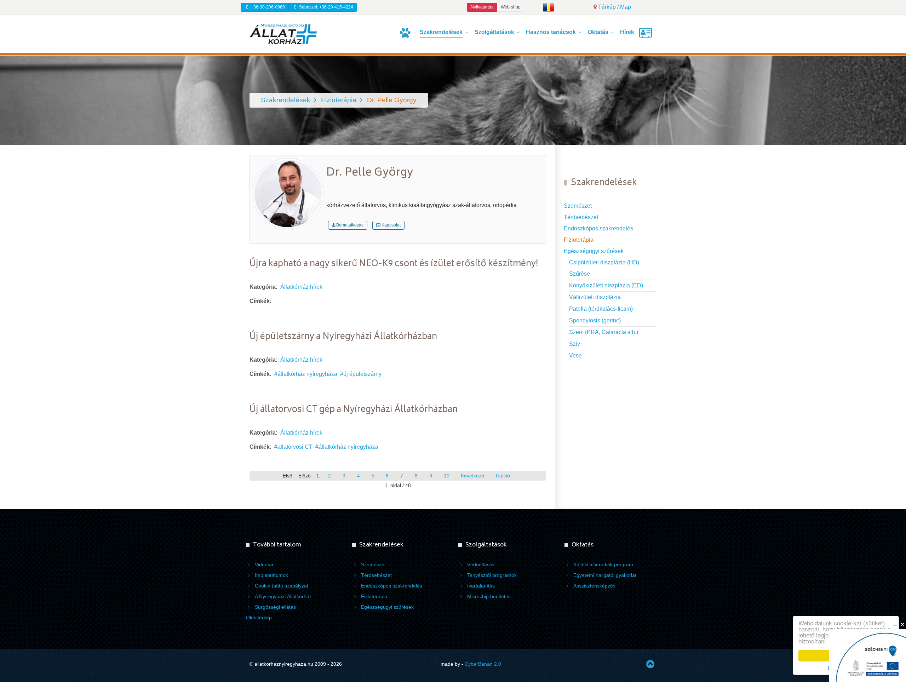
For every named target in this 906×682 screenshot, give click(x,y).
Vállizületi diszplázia (595, 297)
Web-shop (511, 7)
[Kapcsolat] (647, 33)
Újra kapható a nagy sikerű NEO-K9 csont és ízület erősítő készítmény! (394, 264)
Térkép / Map (614, 7)
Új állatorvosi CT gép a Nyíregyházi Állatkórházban (354, 410)
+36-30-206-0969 (267, 7)
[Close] (902, 624)
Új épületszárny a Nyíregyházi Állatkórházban (343, 337)
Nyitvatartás (482, 7)
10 (446, 475)
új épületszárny (362, 374)
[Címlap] (406, 33)
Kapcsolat (390, 225)
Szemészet (578, 206)
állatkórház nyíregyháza (307, 374)
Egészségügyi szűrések (594, 251)
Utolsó (503, 475)
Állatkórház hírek (301, 287)
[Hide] (895, 624)
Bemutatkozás (349, 225)
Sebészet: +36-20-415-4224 (325, 7)
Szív (574, 344)
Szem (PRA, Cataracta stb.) (603, 332)
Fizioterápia (579, 240)
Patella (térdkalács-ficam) (601, 309)
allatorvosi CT (294, 447)
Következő (472, 475)
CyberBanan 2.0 (483, 664)
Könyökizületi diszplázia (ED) (606, 285)
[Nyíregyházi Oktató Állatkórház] (283, 33)
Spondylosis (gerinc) (595, 320)
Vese (575, 356)
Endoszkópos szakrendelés (598, 228)
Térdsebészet (581, 217)
